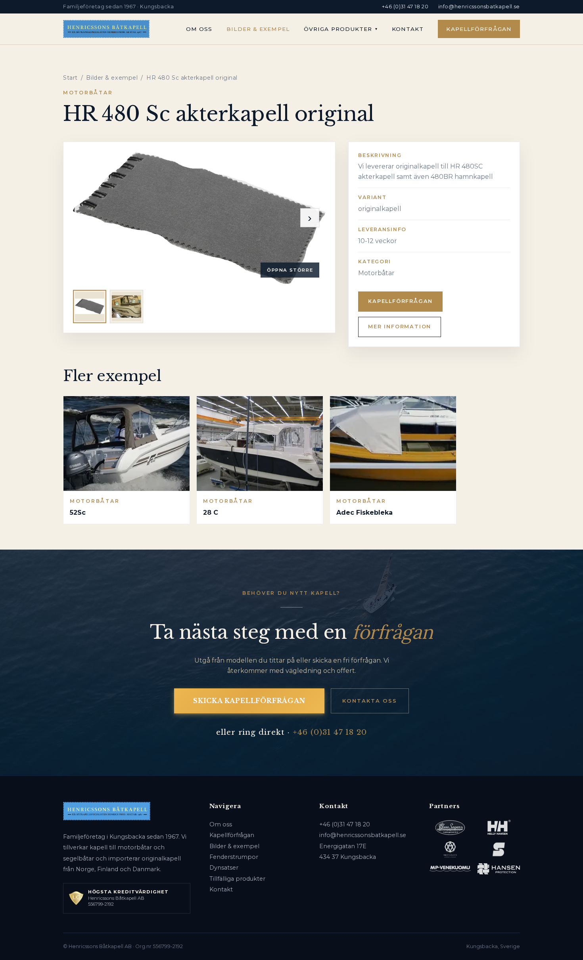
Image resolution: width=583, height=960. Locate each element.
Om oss (199, 29)
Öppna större (290, 270)
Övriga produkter (338, 29)
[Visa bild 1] (89, 306)
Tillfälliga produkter (237, 878)
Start (70, 77)
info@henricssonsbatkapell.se (479, 7)
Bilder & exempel (258, 29)
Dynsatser (223, 867)
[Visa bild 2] (126, 306)
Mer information (399, 327)
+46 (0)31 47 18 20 (405, 7)
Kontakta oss (369, 700)
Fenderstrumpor (233, 856)
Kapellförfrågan (479, 29)
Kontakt (408, 29)
